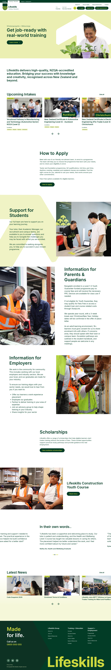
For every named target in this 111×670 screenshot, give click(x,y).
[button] (52, 133)
